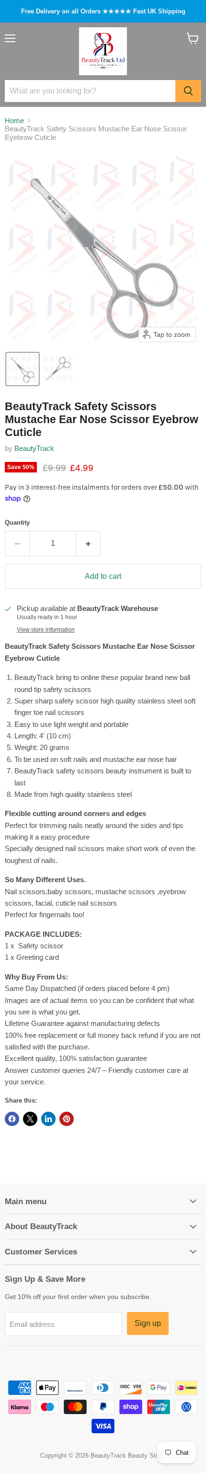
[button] (22, 369)
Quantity (17, 522)
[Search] (188, 91)
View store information (46, 629)
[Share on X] (30, 1119)
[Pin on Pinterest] (66, 1119)
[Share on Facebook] (12, 1119)
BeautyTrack (34, 448)
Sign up (148, 1323)
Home (14, 120)
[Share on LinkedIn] (48, 1119)
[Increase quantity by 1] (88, 543)
